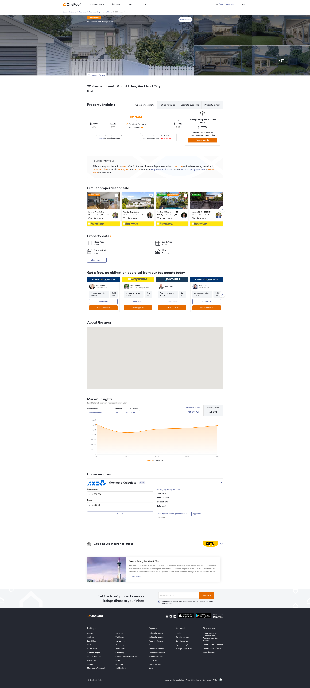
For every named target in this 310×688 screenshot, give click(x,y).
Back (64, 12)
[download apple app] (186, 616)
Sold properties (154, 645)
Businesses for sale (156, 656)
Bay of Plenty (92, 641)
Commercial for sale (156, 649)
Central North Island (95, 656)
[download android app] (203, 616)
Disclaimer (161, 517)
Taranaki (90, 664)
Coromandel (92, 649)
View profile (103, 301)
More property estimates (193, 169)
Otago (118, 660)
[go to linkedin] (174, 616)
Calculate (120, 514)
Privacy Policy (178, 680)
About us (168, 680)
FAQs (215, 680)
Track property (185, 19)
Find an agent (154, 660)
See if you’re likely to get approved (171, 514)
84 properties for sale (161, 169)
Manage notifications (184, 649)
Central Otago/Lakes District (127, 656)
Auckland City (94, 12)
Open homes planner (184, 645)
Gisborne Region (93, 653)
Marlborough (120, 641)
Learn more (136, 577)
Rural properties (155, 664)
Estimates (116, 4)
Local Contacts (208, 652)
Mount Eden (107, 12)
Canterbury (120, 653)
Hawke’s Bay (91, 660)
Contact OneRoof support (213, 644)
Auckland (82, 12)
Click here (100, 138)
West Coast (120, 649)
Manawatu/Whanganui (96, 668)
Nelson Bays (120, 645)
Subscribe (206, 595)
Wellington (120, 637)
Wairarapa (119, 633)
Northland (91, 633)
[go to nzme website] (218, 616)
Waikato (90, 645)
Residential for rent (156, 637)
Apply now (197, 514)
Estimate (72, 12)
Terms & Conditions (193, 680)
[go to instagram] (167, 616)
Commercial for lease (157, 653)
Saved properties (182, 637)
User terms (207, 680)
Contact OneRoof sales (212, 648)
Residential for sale (156, 633)
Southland (119, 664)
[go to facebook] (170, 616)
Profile (178, 633)
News (130, 4)
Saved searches (182, 641)
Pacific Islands (121, 668)
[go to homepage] (72, 4)
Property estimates (156, 641)
